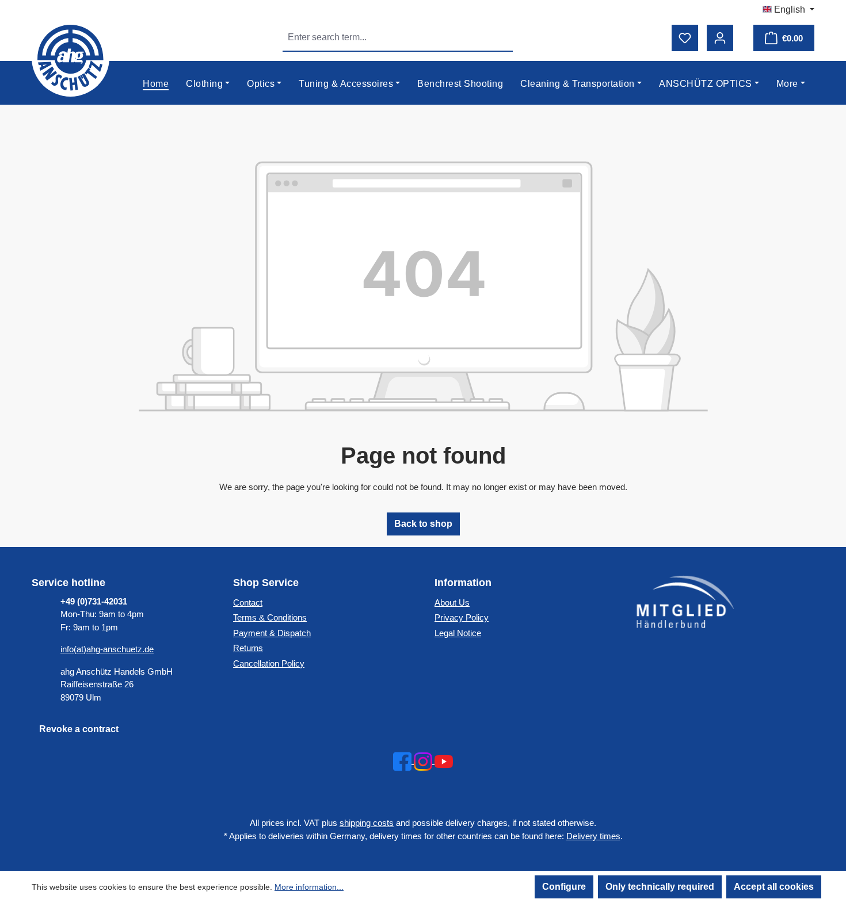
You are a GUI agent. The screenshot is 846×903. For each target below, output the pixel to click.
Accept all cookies (774, 886)
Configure (564, 886)
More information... (309, 886)
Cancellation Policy (268, 663)
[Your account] (720, 38)
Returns (248, 648)
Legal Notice (458, 633)
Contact (247, 602)
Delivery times (593, 836)
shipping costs (367, 823)
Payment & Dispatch (272, 633)
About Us (452, 602)
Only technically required (659, 886)
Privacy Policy (462, 617)
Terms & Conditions (270, 617)
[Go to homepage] (70, 58)
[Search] (499, 37)
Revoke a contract (79, 729)
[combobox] (385, 37)
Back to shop (423, 524)
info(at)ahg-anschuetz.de (107, 649)
